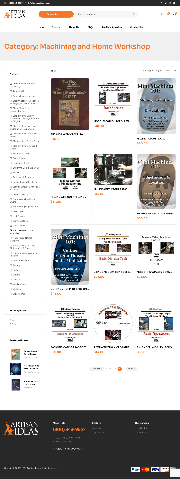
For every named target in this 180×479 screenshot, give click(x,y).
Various (16, 279)
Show (168, 71)
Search (134, 14)
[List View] (54, 70)
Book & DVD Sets (21, 153)
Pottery (16, 265)
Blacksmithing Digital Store (26, 141)
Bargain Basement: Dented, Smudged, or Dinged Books (24, 102)
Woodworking (20, 294)
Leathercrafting (20, 221)
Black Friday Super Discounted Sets (20, 109)
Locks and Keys (20, 225)
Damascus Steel (21, 163)
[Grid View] (51, 70)
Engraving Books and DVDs (26, 168)
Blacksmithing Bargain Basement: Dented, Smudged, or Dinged (24, 119)
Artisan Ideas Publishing (24, 96)
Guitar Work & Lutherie (23, 177)
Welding (17, 289)
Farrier (16, 172)
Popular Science (21, 260)
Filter (13, 324)
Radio (16, 270)
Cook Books (19, 158)
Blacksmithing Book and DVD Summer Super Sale (23, 127)
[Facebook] (161, 3)
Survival (17, 274)
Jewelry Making (20, 194)
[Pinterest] (174, 3)
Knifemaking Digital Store (25, 206)
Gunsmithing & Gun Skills (25, 182)
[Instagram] (170, 3)
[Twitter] (165, 3)
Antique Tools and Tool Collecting (32, 372)
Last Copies (19, 211)
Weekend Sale (20, 284)
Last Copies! (19, 216)
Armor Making (19, 91)
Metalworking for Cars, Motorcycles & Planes (22, 247)
